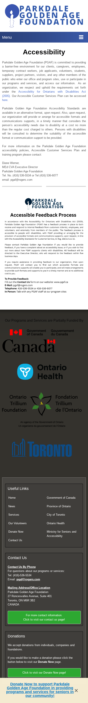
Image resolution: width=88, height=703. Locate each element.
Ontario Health (56, 523)
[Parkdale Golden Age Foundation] (44, 16)
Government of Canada (61, 497)
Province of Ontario (59, 506)
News (11, 506)
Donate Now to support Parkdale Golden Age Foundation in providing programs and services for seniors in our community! (40, 690)
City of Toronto (56, 514)
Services (13, 514)
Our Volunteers (17, 523)
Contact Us (15, 540)
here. (5, 100)
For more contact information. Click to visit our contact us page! (44, 617)
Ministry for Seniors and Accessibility (61, 534)
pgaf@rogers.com (28, 579)
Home (12, 497)
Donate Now (15, 531)
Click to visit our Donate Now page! (44, 672)
